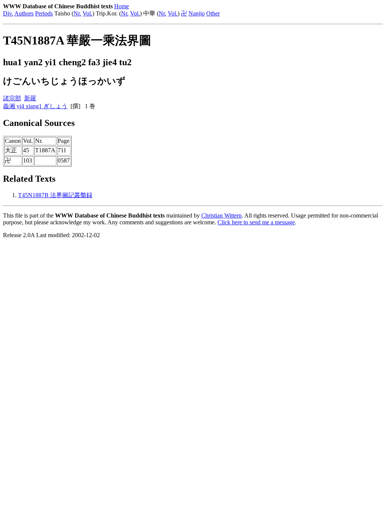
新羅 (30, 98)
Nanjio (196, 13)
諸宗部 (12, 98)
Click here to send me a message (256, 222)
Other (213, 13)
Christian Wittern (221, 215)
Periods (44, 13)
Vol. (87, 13)
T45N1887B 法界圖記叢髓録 (55, 195)
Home (121, 6)
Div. (8, 13)
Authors (24, 13)
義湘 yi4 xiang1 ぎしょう (35, 106)
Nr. (77, 13)
